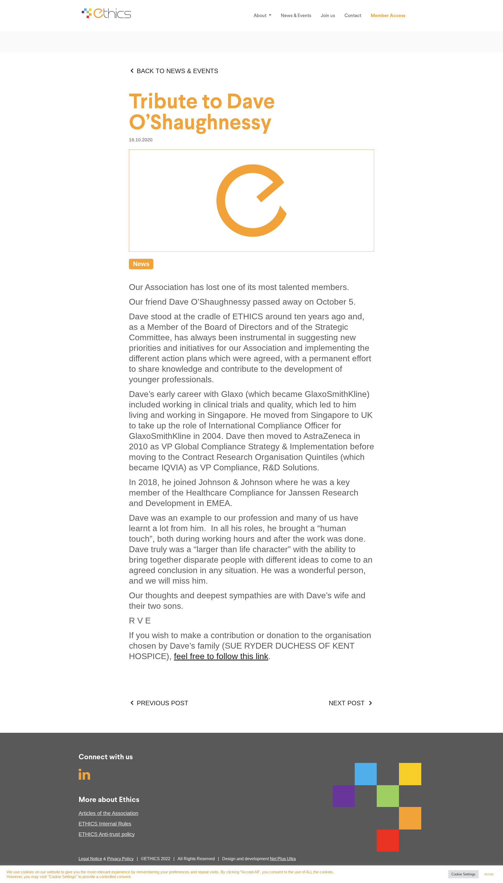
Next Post (347, 703)
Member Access (388, 15)
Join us (328, 15)
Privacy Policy (120, 859)
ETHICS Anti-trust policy (107, 834)
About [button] (260, 15)
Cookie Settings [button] (463, 874)
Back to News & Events (177, 70)
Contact (353, 15)
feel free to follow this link (221, 656)
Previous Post (162, 703)
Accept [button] (488, 874)
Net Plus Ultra (283, 859)
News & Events (296, 15)
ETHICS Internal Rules (105, 824)
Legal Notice (90, 859)
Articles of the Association (108, 813)
